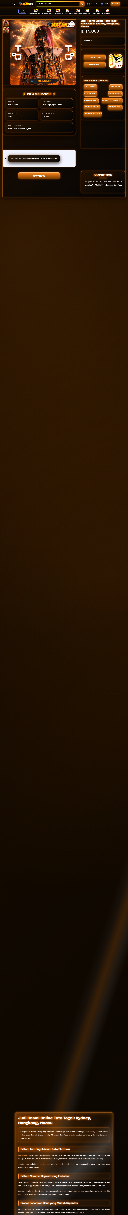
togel (75, 1191)
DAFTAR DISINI (94, 57)
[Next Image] (72, 54)
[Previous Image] (14, 54)
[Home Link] (25, 4)
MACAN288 (39, 176)
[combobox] (58, 4)
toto (57, 1164)
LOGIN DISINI (94, 65)
